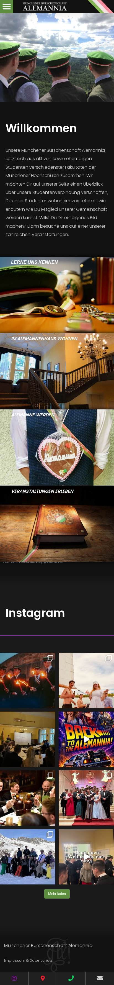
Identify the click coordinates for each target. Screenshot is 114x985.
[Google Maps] (42, 978)
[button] (6, 6)
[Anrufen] (71, 978)
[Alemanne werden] (57, 447)
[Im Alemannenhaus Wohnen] (57, 371)
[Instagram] (14, 978)
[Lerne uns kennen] (57, 295)
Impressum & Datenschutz (28, 960)
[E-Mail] (100, 978)
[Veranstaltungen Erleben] (57, 524)
